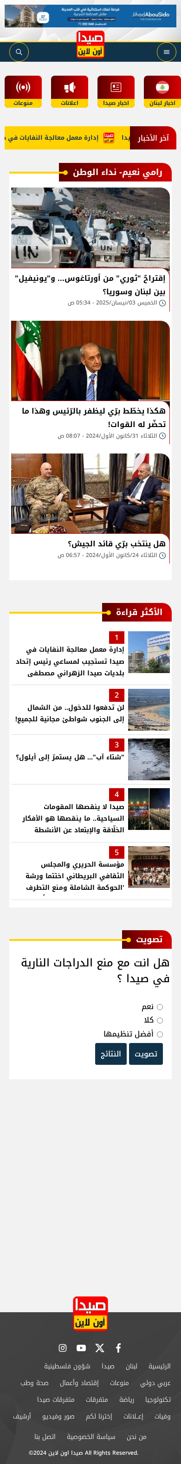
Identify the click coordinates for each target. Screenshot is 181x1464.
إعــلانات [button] (133, 1416)
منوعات (119, 1383)
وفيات (163, 1416)
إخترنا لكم (99, 1416)
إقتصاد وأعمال (79, 1383)
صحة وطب (34, 1383)
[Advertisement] (90, 1188)
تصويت (146, 1054)
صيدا (108, 1366)
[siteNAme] (90, 44)
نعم (148, 1006)
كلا (149, 1020)
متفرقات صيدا (56, 1399)
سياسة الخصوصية (91, 1437)
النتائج (111, 1054)
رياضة (126, 1399)
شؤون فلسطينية (67, 1366)
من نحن (137, 1437)
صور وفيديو (58, 1416)
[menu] (166, 52)
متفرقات (97, 1399)
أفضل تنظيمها (128, 1034)
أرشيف (22, 1416)
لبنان (131, 1366)
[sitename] (90, 1313)
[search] (19, 52)
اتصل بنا (45, 1437)
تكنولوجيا (158, 1399)
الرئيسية (160, 1366)
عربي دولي (155, 1383)
